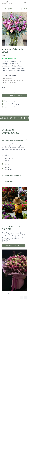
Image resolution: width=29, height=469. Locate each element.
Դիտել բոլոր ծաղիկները (14, 245)
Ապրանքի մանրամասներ (11, 175)
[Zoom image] (24, 15)
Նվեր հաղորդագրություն (9, 75)
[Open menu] (25, 2)
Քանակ (4, 87)
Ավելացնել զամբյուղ (14, 95)
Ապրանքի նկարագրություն (12, 140)
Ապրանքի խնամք (8, 181)
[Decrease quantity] (3, 91)
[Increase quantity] (14, 91)
